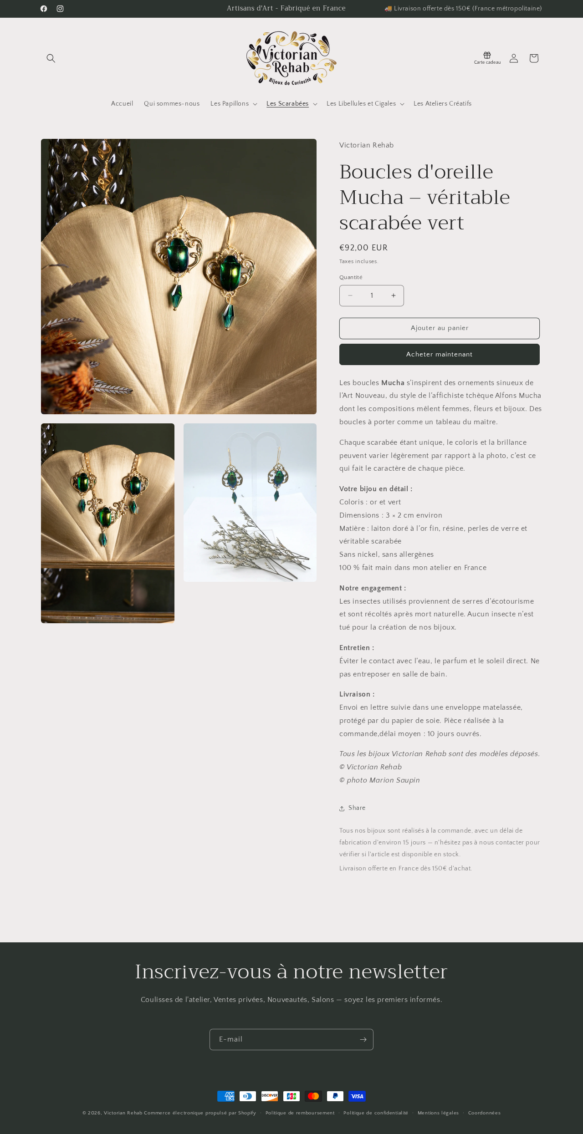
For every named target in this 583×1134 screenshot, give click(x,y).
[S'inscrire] (363, 1039)
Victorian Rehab (123, 1113)
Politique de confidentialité (376, 1112)
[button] (51, 58)
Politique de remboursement (300, 1112)
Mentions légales (438, 1112)
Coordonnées (484, 1112)
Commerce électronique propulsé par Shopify (200, 1113)
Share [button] (357, 808)
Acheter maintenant (439, 354)
